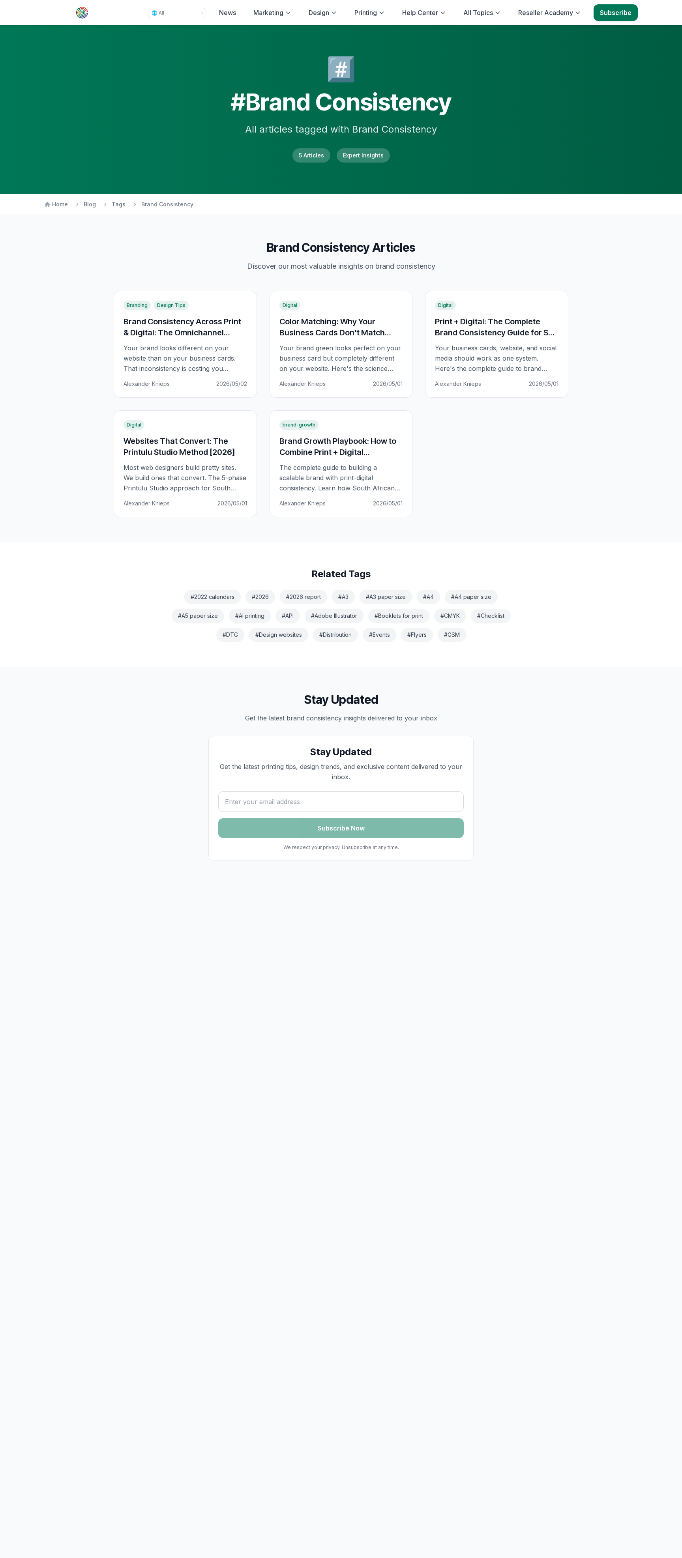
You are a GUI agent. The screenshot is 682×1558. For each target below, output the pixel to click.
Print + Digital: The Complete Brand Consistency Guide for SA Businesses (494, 332)
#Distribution (335, 634)
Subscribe (615, 13)
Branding (137, 305)
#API (288, 615)
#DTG (230, 634)
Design (319, 13)
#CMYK (450, 615)
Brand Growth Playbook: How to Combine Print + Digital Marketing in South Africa (337, 452)
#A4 (428, 596)
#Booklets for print (399, 615)
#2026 (260, 596)
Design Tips (171, 305)
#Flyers (417, 634)
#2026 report (303, 596)
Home (60, 204)
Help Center (420, 13)
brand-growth (299, 425)
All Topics (478, 13)
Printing (365, 13)
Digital (290, 305)
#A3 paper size (386, 596)
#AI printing (249, 615)
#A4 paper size (471, 596)
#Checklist (490, 615)
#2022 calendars (212, 596)
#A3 (343, 596)
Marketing (268, 13)
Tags (119, 204)
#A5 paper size (198, 615)
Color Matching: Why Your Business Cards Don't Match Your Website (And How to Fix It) (337, 332)
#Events (379, 634)
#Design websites (278, 634)
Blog (90, 204)
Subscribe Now (341, 828)
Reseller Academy (545, 13)
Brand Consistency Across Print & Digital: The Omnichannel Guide (182, 332)
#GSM (452, 634)
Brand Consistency (167, 204)
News (227, 13)
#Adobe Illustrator (334, 615)
